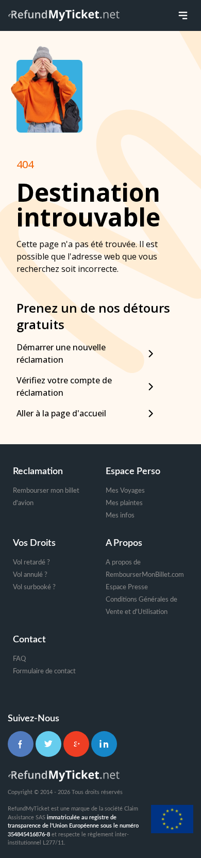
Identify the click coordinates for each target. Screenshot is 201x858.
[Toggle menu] (183, 15)
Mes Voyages (125, 491)
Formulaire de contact (44, 671)
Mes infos (120, 515)
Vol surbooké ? (34, 587)
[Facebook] (21, 744)
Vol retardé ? (31, 562)
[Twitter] (48, 744)
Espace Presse (127, 587)
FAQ (19, 659)
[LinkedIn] (104, 744)
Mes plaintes (124, 503)
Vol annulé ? (30, 575)
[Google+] (76, 744)
